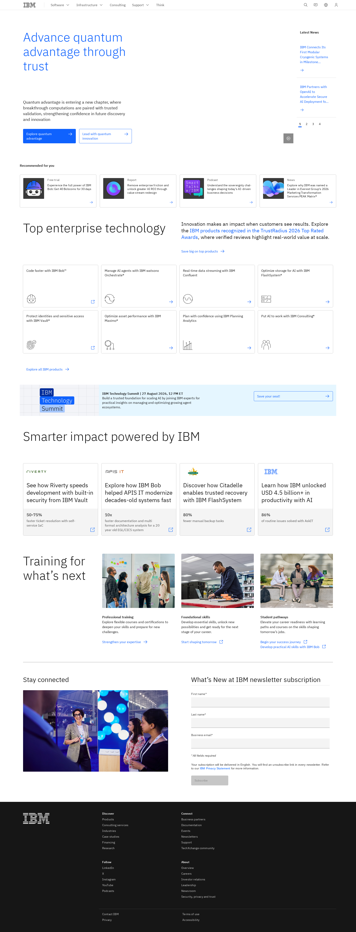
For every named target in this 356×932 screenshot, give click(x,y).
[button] (326, 5)
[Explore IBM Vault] (93, 348)
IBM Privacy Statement (215, 768)
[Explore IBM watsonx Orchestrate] (171, 302)
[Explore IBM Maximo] (171, 348)
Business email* (202, 735)
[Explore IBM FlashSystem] (328, 302)
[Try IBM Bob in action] (70, 202)
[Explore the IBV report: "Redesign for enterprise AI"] (150, 202)
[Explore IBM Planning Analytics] (249, 348)
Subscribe (201, 780)
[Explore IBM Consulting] (328, 348)
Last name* (198, 714)
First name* (199, 694)
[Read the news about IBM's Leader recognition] (310, 202)
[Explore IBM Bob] (93, 302)
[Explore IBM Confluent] (249, 302)
